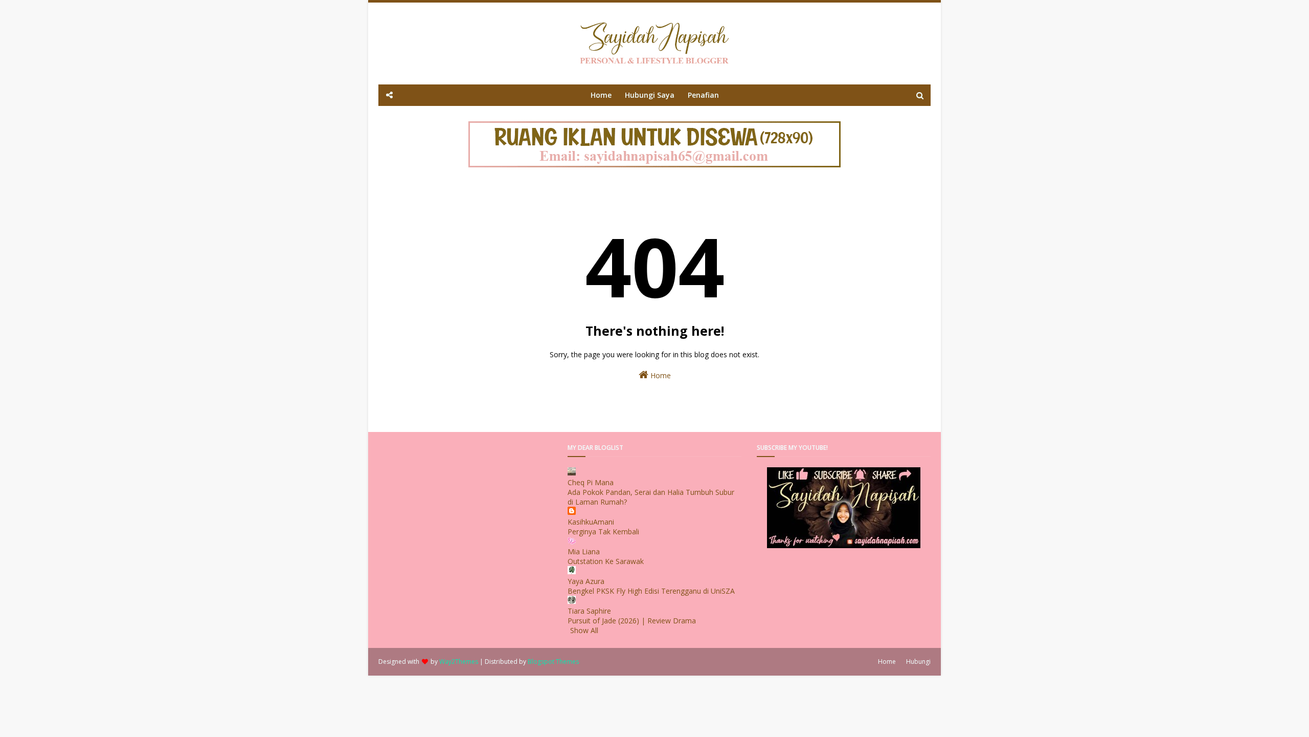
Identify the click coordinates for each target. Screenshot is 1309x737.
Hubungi (918, 661)
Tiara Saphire (589, 611)
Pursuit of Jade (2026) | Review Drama (632, 620)
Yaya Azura (586, 581)
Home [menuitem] (601, 95)
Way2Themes (458, 661)
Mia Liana (584, 551)
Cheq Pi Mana (591, 482)
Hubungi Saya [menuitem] (649, 95)
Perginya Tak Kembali (603, 531)
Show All (584, 630)
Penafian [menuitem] (703, 95)
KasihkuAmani (591, 522)
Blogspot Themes (553, 661)
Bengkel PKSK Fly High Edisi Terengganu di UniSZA (651, 591)
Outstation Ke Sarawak (606, 561)
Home (659, 375)
